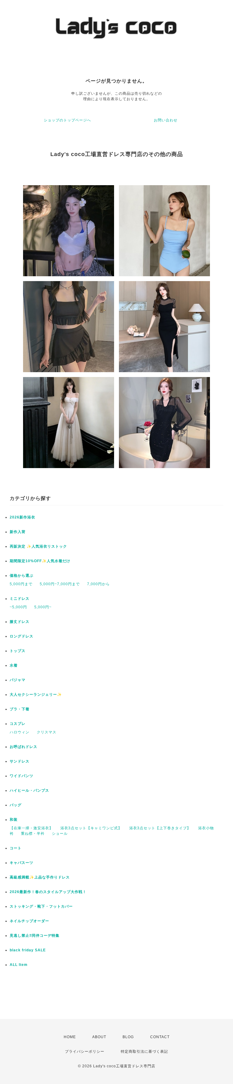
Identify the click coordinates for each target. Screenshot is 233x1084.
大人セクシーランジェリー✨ (36, 694)
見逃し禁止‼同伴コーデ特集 (34, 935)
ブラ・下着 (19, 709)
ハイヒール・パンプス (29, 790)
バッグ (16, 805)
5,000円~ (43, 607)
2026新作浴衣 (22, 517)
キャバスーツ (21, 863)
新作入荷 (17, 532)
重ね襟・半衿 (33, 833)
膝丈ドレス (19, 622)
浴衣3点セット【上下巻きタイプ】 (160, 828)
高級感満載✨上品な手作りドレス (40, 877)
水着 (14, 665)
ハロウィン (19, 732)
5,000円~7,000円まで (60, 584)
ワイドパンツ (21, 776)
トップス (17, 651)
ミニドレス (19, 598)
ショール (60, 833)
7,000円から (98, 584)
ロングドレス (21, 636)
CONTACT (160, 1037)
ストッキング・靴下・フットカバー (41, 906)
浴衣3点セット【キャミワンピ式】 (91, 828)
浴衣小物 (206, 828)
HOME (70, 1037)
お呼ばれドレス (23, 747)
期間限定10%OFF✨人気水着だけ (40, 561)
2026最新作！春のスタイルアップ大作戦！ (48, 892)
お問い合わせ (165, 120)
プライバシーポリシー (84, 1051)
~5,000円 (18, 607)
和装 (14, 819)
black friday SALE (28, 950)
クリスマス (46, 732)
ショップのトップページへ (67, 120)
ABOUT (99, 1037)
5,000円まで (21, 584)
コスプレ (17, 724)
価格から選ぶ (21, 575)
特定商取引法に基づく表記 (144, 1051)
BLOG (128, 1037)
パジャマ (17, 680)
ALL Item (19, 965)
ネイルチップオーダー (29, 921)
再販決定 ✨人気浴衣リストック (38, 546)
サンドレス (19, 761)
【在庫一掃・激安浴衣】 (31, 828)
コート (16, 848)
